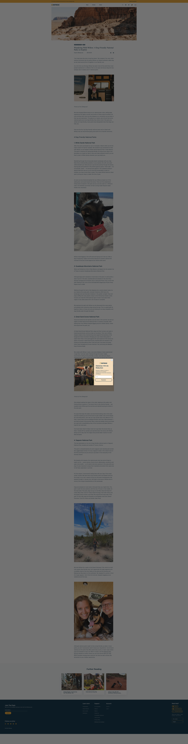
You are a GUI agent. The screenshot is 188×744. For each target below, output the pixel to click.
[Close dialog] (112, 360)
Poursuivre (103, 379)
